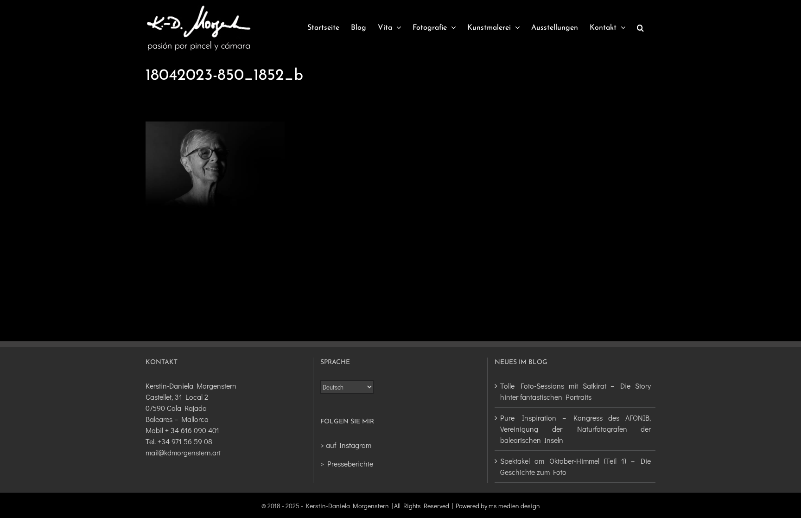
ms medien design (514, 505)
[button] (640, 28)
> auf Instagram (345, 445)
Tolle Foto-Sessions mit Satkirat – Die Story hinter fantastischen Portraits (575, 391)
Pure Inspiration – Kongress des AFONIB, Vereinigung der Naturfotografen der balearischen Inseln (575, 429)
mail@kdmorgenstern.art (183, 452)
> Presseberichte (346, 463)
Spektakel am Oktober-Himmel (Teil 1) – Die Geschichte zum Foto (575, 466)
